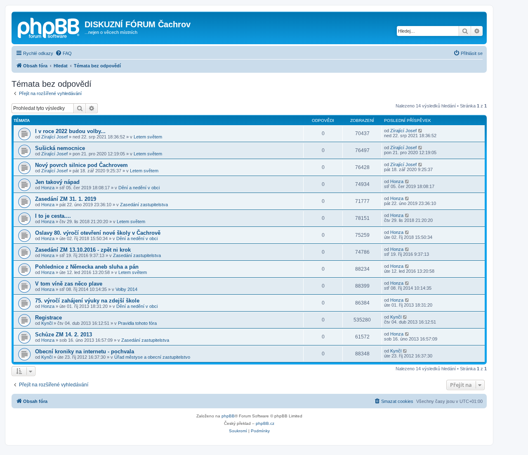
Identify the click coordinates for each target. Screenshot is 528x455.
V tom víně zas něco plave (68, 284)
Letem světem (148, 136)
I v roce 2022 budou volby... (70, 131)
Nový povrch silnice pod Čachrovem (81, 165)
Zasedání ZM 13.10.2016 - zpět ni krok (83, 250)
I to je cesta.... (53, 216)
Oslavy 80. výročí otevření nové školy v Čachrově (97, 233)
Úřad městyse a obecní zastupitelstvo (152, 357)
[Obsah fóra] (49, 27)
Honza (47, 187)
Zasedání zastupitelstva (144, 204)
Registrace (48, 317)
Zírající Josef (54, 136)
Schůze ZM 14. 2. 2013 (63, 334)
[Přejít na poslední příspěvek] (420, 130)
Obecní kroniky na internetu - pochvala (84, 351)
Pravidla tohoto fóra (137, 323)
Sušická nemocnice (60, 148)
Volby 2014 (126, 289)
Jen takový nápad (57, 182)
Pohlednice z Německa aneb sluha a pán (87, 267)
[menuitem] (63, 53)
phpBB (228, 416)
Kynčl (46, 323)
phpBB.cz (265, 423)
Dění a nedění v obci (139, 187)
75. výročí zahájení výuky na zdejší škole (87, 301)
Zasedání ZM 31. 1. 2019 (65, 199)
